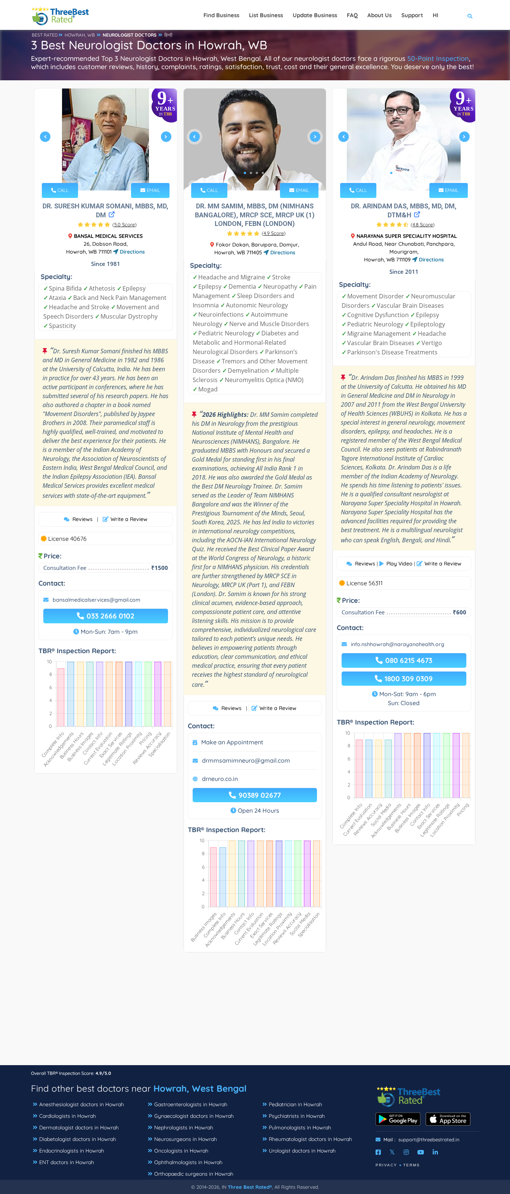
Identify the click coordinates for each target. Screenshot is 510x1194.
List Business (266, 15)
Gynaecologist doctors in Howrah (194, 1116)
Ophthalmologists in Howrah (188, 1162)
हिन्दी (168, 35)
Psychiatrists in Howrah (297, 1116)
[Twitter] (392, 1152)
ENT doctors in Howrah (66, 1162)
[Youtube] (420, 1152)
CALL (62, 190)
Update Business (315, 15)
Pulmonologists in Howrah (300, 1127)
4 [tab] (114, 173)
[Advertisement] (255, 1012)
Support (412, 15)
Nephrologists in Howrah (183, 1127)
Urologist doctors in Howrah (302, 1150)
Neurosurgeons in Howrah (185, 1139)
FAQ (352, 15)
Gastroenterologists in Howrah (190, 1104)
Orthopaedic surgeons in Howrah (193, 1173)
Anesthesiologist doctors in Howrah (81, 1104)
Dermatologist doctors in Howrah (79, 1127)
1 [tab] (96, 173)
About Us (379, 15)
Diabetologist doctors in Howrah (77, 1139)
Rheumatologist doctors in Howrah (310, 1139)
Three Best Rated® (250, 1187)
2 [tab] (102, 173)
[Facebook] (378, 1152)
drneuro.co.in (220, 778)
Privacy (386, 1165)
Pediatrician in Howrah (295, 1104)
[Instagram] (406, 1152)
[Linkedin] (435, 1152)
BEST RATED (45, 35)
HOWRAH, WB (80, 35)
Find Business (221, 15)
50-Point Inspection (438, 58)
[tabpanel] (105, 139)
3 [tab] (108, 173)
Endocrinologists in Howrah (71, 1150)
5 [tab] (415, 173)
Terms (411, 1165)
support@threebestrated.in (429, 1139)
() (124, 224)
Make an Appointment (232, 742)
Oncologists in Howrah (181, 1150)
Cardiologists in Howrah (67, 1116)
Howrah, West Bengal (199, 1088)
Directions (131, 251)
